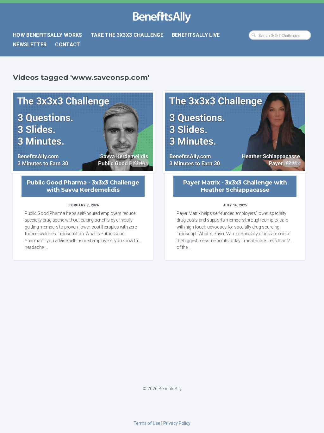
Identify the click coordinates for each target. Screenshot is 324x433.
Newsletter (30, 45)
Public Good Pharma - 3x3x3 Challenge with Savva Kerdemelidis (83, 186)
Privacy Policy (176, 423)
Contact (67, 45)
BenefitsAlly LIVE (196, 35)
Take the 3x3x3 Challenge (127, 35)
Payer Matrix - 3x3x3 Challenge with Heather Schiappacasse (235, 186)
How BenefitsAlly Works (47, 35)
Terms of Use (147, 423)
